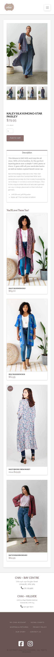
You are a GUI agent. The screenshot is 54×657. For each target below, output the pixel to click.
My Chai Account (18, 622)
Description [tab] (27, 153)
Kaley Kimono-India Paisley (19, 469)
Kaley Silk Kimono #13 (17, 288)
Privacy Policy (40, 627)
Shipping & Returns (19, 627)
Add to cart (15, 138)
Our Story (20, 632)
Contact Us (35, 632)
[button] (47, 8)
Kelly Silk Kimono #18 (17, 374)
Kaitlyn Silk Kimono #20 (18, 555)
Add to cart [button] (28, 281)
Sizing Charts (37, 622)
